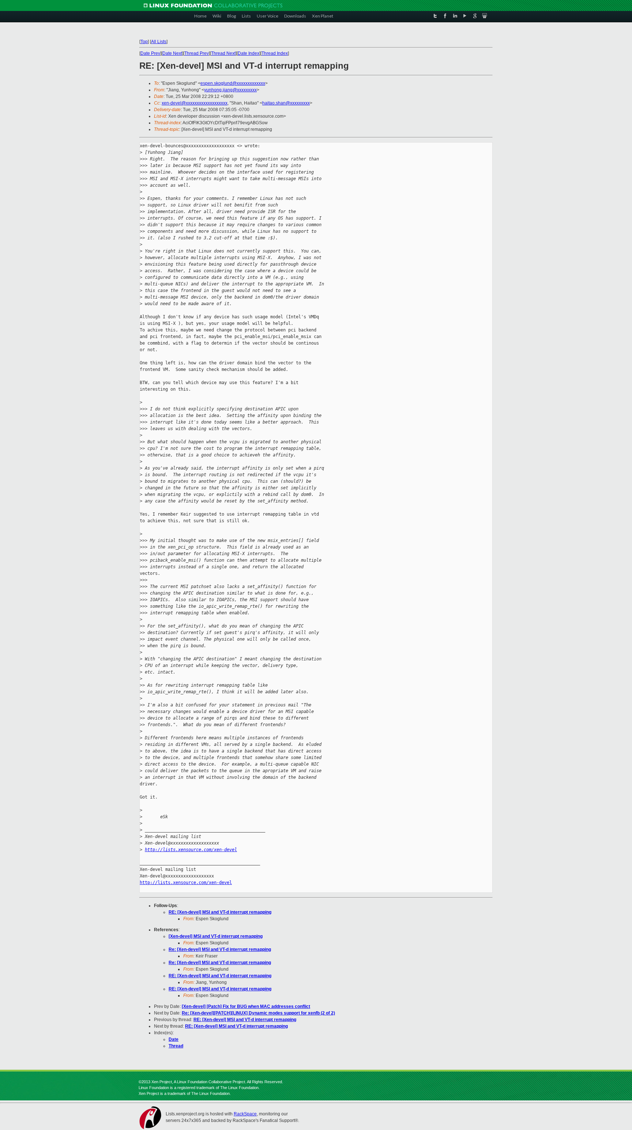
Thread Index (275, 53)
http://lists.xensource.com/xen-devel (191, 849)
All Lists (158, 41)
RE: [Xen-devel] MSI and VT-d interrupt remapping (220, 912)
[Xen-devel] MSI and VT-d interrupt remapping (216, 936)
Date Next (172, 53)
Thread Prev (196, 53)
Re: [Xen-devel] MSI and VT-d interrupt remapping (220, 949)
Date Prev (150, 53)
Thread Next (223, 53)
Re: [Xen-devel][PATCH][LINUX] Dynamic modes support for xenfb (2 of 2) (258, 1013)
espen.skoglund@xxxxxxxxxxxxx (232, 83)
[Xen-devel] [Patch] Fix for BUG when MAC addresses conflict (246, 1006)
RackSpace (245, 1113)
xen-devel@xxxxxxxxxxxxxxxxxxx (194, 103)
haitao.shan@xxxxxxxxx (286, 103)
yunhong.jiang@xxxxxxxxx (230, 89)
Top (144, 41)
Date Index (248, 53)
